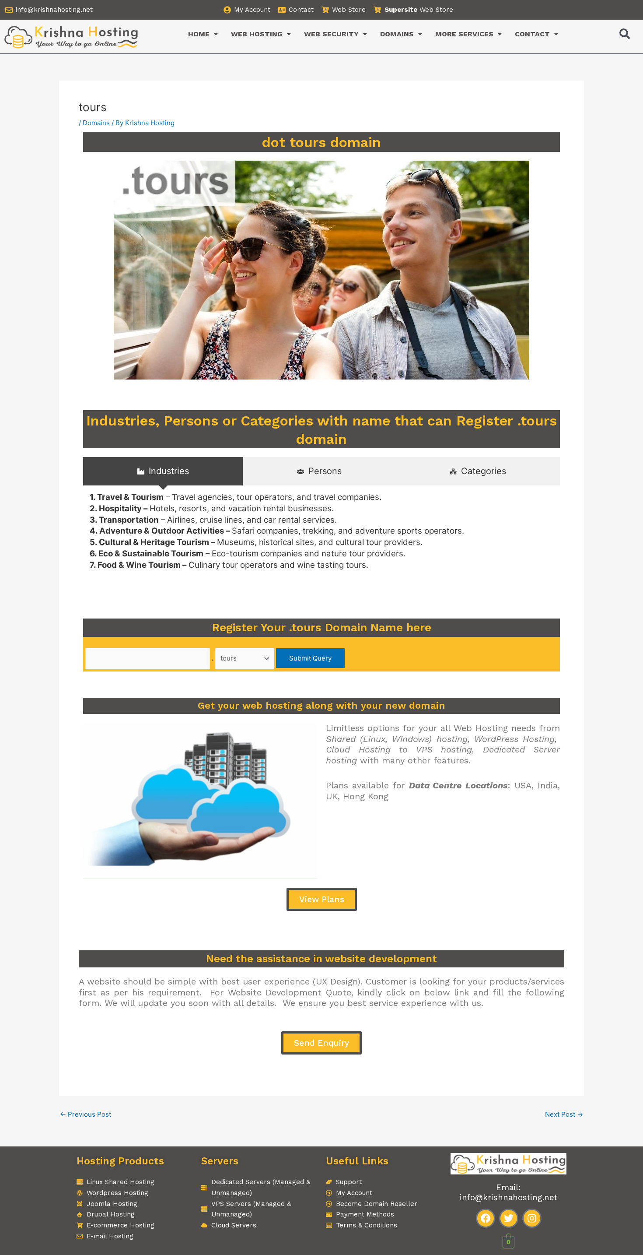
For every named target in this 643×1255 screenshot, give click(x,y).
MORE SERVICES (464, 34)
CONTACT (532, 34)
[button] (203, 34)
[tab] (163, 471)
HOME (199, 34)
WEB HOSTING (257, 34)
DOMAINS (397, 34)
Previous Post (85, 1114)
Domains (96, 123)
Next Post (564, 1114)
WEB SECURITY (331, 34)
